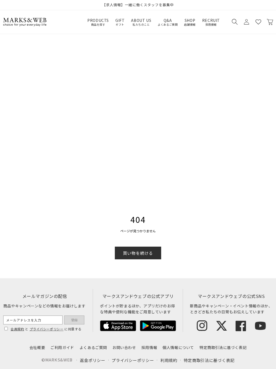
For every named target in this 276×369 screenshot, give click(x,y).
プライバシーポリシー (47, 329)
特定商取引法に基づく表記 (223, 347)
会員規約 (17, 329)
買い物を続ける (138, 253)
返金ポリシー (92, 360)
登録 (74, 320)
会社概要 (37, 347)
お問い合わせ (124, 347)
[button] (234, 22)
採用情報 (149, 347)
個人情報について (178, 347)
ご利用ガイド (62, 347)
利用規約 (168, 360)
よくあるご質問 (93, 347)
